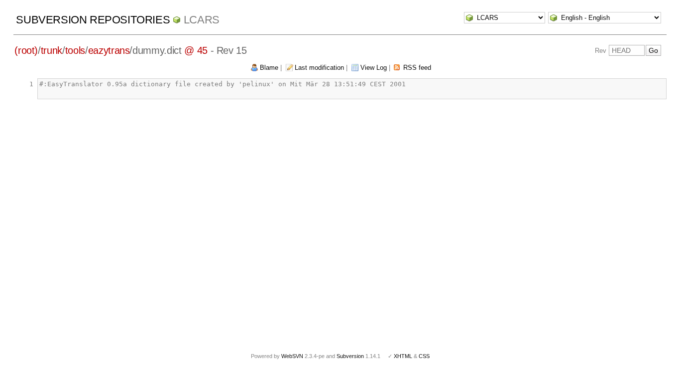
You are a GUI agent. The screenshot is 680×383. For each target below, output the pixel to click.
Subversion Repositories (93, 19)
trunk (51, 50)
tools (75, 50)
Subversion (350, 356)
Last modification (319, 67)
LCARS (202, 19)
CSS (424, 356)
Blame (269, 67)
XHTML (403, 356)
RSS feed (417, 67)
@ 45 (196, 50)
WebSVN (292, 356)
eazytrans (109, 50)
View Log (373, 67)
